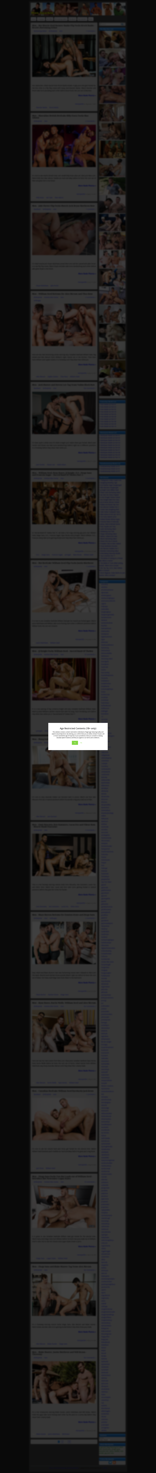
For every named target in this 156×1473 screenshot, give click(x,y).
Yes (75, 743)
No (81, 743)
